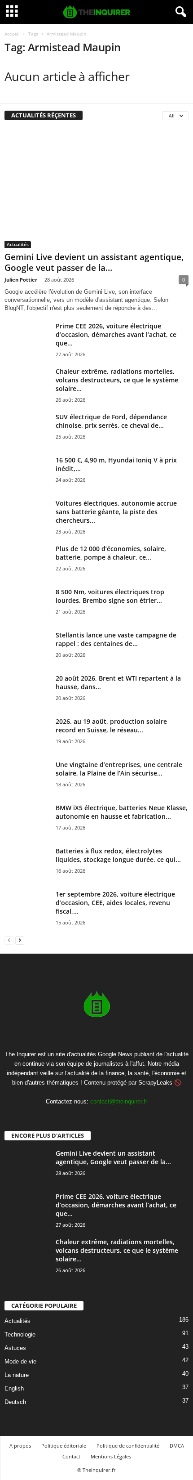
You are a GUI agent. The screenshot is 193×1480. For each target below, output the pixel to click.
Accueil (12, 34)
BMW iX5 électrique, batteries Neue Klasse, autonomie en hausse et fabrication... (122, 812)
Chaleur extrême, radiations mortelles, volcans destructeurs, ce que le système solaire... (117, 380)
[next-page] (19, 940)
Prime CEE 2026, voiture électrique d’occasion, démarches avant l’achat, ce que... (116, 334)
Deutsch (15, 1402)
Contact (71, 1456)
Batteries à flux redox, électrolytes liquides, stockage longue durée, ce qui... (118, 855)
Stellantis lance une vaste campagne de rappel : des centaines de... (116, 639)
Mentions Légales (111, 1456)
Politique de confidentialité (127, 1445)
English (14, 1388)
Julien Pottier (20, 279)
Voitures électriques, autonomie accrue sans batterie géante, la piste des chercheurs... (116, 512)
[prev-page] (8, 940)
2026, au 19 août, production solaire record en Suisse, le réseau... (111, 725)
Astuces (15, 1348)
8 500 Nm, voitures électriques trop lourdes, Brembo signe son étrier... (110, 596)
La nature (16, 1375)
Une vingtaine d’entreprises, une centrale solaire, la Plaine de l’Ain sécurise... (119, 768)
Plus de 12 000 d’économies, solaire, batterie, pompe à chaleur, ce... (111, 552)
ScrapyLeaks (155, 1082)
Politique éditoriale (63, 1445)
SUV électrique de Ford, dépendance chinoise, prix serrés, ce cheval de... (111, 421)
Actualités (18, 244)
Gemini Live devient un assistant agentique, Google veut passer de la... (94, 262)
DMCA (177, 1445)
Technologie (19, 1334)
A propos (20, 1445)
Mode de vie (20, 1361)
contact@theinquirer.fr (118, 1101)
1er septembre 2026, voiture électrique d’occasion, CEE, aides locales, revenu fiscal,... (115, 902)
